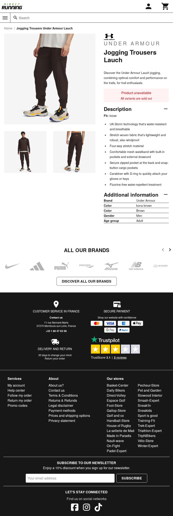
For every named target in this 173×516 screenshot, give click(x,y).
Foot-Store (115, 405)
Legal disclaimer (61, 405)
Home (8, 28)
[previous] (163, 250)
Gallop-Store (116, 410)
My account (16, 385)
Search (24, 17)
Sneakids (145, 410)
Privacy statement (62, 420)
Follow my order (20, 395)
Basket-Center (117, 385)
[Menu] (5, 18)
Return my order (20, 400)
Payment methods (62, 410)
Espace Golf (116, 400)
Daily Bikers (116, 390)
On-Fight (113, 445)
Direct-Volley (116, 395)
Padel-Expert (116, 450)
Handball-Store (118, 420)
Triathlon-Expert (150, 430)
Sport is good (148, 415)
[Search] (15, 17)
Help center (16, 390)
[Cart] (165, 6)
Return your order (55, 358)
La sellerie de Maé (120, 430)
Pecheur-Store (148, 385)
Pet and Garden (149, 390)
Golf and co (115, 415)
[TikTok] (98, 508)
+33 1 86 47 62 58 (56, 331)
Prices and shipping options (69, 415)
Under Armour (132, 43)
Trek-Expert (146, 425)
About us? (56, 385)
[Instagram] (86, 508)
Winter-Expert (148, 445)
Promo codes (17, 405)
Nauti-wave (115, 440)
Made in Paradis (119, 435)
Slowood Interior (150, 395)
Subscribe (132, 478)
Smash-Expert (148, 400)
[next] (170, 250)
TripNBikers (146, 435)
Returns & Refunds (63, 400)
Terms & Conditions (63, 395)
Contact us (56, 317)
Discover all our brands (86, 281)
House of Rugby (119, 425)
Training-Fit (146, 420)
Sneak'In (144, 405)
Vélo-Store (146, 440)
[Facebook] (74, 508)
